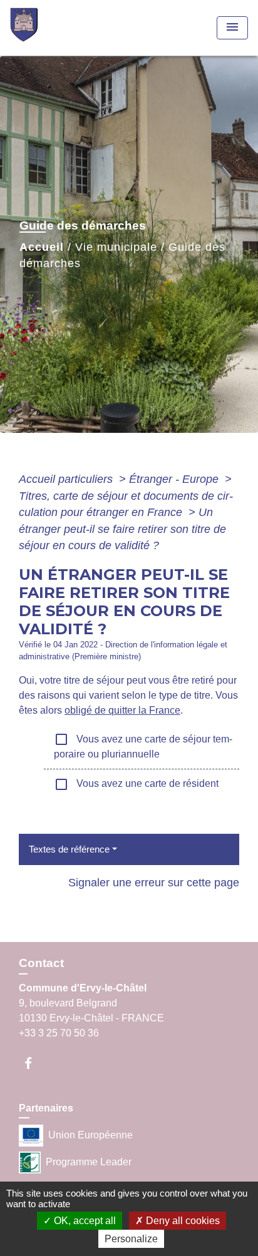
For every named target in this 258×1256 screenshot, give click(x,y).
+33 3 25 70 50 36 (59, 1033)
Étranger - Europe (175, 479)
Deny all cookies (181, 1220)
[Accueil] (57, 27)
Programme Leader (89, 1162)
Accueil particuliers (67, 479)
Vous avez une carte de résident (136, 784)
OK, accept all (83, 1220)
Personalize (131, 1238)
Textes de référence (69, 849)
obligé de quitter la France (122, 710)
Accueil (41, 247)
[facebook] (34, 1063)
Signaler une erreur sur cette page (153, 882)
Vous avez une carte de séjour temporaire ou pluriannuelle (143, 745)
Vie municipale (116, 247)
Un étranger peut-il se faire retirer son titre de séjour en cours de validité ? (122, 529)
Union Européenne (90, 1135)
